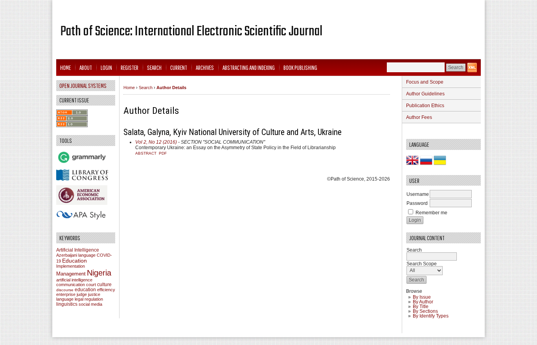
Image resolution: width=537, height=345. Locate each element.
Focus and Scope (424, 82)
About (85, 67)
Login (106, 67)
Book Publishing (300, 67)
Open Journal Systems (83, 85)
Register (129, 67)
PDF (163, 153)
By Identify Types (431, 316)
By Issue (422, 297)
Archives (205, 67)
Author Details (171, 87)
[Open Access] (472, 67)
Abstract (145, 153)
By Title (420, 306)
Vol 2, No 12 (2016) (156, 142)
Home (65, 67)
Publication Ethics (425, 105)
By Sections (425, 311)
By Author (423, 301)
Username (417, 194)
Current (178, 67)
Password (417, 203)
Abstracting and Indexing (249, 67)
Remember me (431, 212)
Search (154, 67)
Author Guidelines (425, 93)
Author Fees (419, 117)
